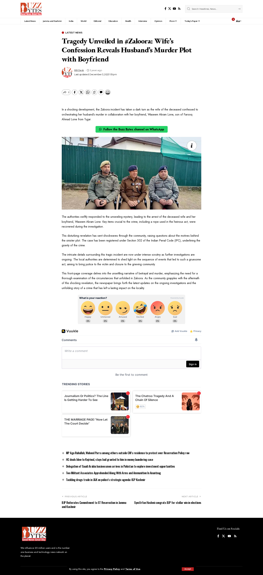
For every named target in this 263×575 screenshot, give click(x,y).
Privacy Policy (112, 569)
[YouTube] (174, 8)
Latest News (73, 32)
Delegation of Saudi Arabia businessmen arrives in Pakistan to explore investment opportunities (120, 466)
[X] (169, 8)
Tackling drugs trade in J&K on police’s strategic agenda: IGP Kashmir (105, 479)
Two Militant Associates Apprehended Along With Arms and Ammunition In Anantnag (113, 473)
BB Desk (79, 70)
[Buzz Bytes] (31, 9)
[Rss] (179, 8)
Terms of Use (132, 569)
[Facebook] (165, 8)
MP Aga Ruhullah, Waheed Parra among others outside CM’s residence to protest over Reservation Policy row (127, 453)
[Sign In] (224, 21)
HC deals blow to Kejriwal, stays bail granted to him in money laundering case (109, 459)
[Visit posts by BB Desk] (67, 72)
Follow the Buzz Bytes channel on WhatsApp (133, 129)
